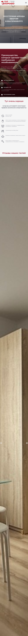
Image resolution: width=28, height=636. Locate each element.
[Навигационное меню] (26, 2)
